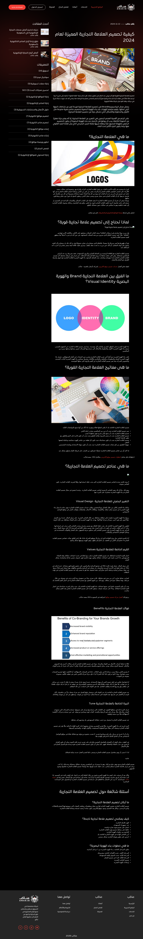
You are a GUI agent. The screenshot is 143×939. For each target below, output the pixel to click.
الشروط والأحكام (64, 908)
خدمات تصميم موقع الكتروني (107, 266)
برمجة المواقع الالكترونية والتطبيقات (110, 213)
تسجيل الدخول (37, 7)
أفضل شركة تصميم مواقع (114, 597)
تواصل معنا (66, 904)
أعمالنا (74, 7)
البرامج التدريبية (97, 7)
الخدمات (84, 7)
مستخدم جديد (17, 7)
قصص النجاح (63, 7)
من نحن (131, 916)
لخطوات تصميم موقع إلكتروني (111, 457)
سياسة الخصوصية (64, 912)
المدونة (52, 7)
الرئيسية (131, 904)
